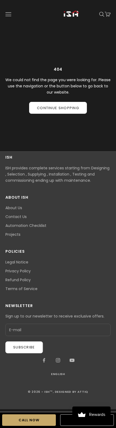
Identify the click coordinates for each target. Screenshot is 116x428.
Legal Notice (16, 262)
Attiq (82, 392)
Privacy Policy (18, 271)
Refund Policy (18, 280)
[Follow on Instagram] (58, 360)
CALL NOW (29, 420)
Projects (13, 234)
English (58, 374)
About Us (13, 208)
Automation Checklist (25, 225)
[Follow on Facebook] (44, 360)
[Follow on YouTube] (72, 360)
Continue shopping (58, 107)
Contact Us (16, 216)
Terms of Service (21, 288)
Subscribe (24, 347)
